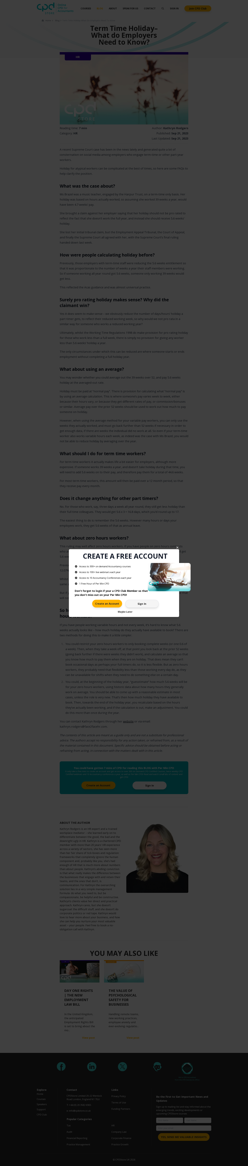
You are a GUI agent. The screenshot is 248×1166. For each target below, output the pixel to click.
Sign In (142, 603)
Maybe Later (125, 611)
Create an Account (107, 603)
